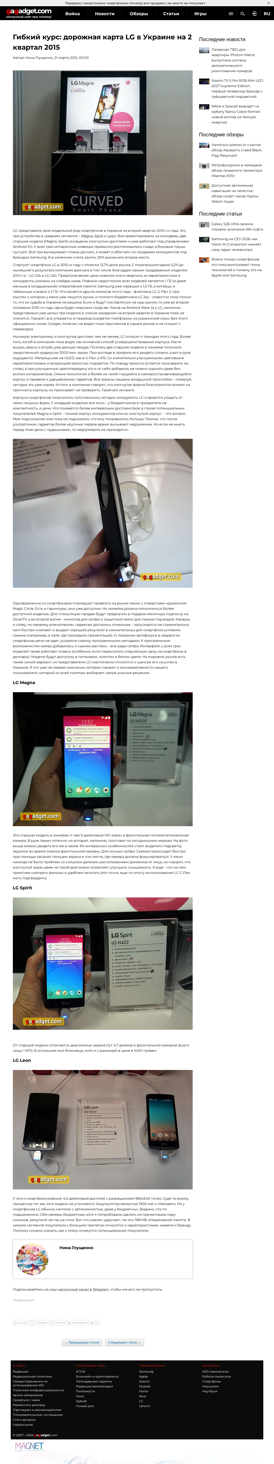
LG (96, 1322)
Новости (105, 13)
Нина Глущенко (39, 58)
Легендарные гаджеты (94, 1381)
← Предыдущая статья (82, 1342)
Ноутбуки (209, 1391)
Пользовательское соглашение (38, 1415)
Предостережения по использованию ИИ (30, 1383)
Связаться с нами (26, 1400)
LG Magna (41, 1322)
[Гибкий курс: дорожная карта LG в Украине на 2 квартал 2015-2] (103, 513)
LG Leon (22, 1322)
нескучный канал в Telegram (83, 1289)
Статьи (171, 13)
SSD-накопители (215, 1371)
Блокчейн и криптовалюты (97, 1376)
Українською (23, 1425)
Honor (144, 1391)
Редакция (20, 1371)
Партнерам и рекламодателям (37, 1410)
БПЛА (80, 1371)
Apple (143, 1376)
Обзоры (139, 13)
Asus (142, 1396)
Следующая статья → (124, 1342)
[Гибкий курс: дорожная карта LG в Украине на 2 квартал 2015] (103, 142)
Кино (80, 1396)
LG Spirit (59, 1322)
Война (72, 13)
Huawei (144, 1386)
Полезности (85, 1391)
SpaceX (81, 1401)
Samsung (146, 1371)
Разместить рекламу (29, 1405)
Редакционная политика (32, 1376)
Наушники (210, 1386)
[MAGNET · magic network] (30, 1448)
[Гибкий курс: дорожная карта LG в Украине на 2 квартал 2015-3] (103, 759)
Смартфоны (80, 1322)
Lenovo (144, 1406)
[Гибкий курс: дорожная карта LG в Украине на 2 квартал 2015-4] (103, 963)
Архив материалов (28, 1395)
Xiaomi (144, 1381)
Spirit (99, 236)
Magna (87, 236)
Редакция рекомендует (94, 1386)
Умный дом (85, 1406)
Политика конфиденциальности (38, 1390)
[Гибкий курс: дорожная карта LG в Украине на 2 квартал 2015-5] (103, 1129)
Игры (200, 13)
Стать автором (24, 1420)
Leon (111, 236)
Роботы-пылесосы (216, 1376)
